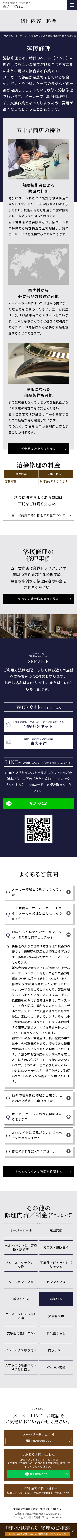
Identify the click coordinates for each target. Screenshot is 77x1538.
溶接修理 (56, 1299)
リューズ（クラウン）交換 (21, 1264)
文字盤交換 (56, 1316)
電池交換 (56, 1230)
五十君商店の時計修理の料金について (38, 515)
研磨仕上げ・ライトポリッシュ (56, 1264)
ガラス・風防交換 (56, 1247)
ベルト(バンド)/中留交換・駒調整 (21, 1247)
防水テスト (56, 1350)
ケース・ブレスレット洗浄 (21, 1316)
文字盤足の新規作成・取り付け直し (21, 1367)
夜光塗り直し (56, 1333)
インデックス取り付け (21, 1350)
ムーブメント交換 (20, 1282)
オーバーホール (21, 1230)
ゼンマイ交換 (56, 1282)
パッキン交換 (56, 1367)
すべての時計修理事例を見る (38, 599)
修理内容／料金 (56, 35)
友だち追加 (38, 803)
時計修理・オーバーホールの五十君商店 (24, 35)
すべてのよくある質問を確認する (38, 1171)
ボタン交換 (21, 1299)
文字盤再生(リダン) (21, 1333)
